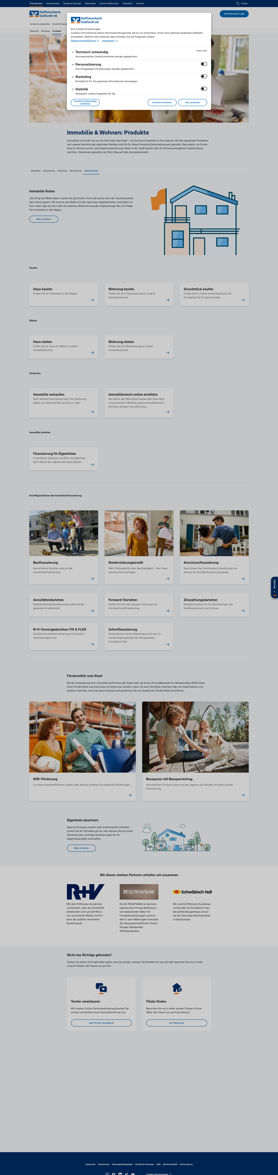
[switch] (204, 64)
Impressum (108, 40)
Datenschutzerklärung (84, 40)
